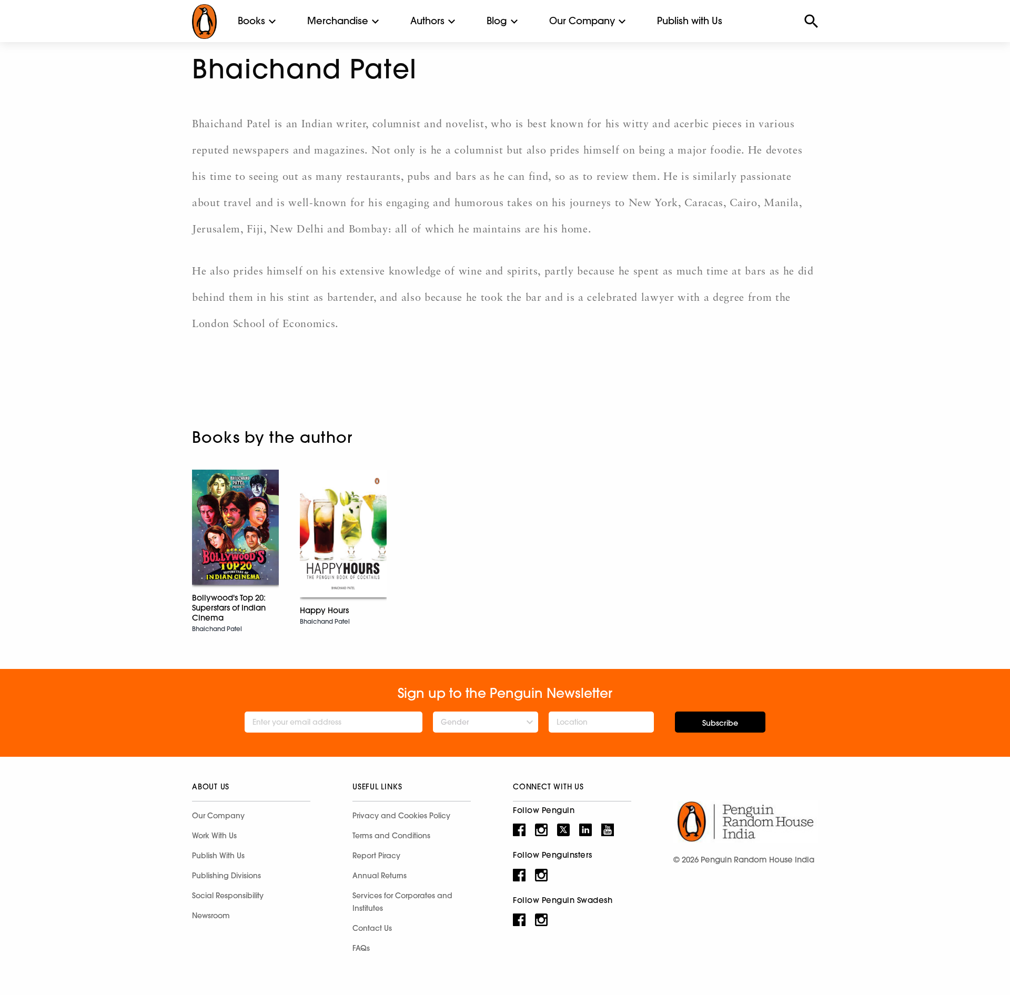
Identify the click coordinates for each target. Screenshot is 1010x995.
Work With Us (214, 835)
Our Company (582, 21)
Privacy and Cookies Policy (401, 815)
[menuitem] (251, 21)
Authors (427, 21)
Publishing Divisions (226, 875)
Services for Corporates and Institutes (402, 902)
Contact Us (372, 928)
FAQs (361, 948)
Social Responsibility (228, 895)
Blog (497, 21)
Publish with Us (689, 21)
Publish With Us (218, 855)
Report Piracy (376, 855)
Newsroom (211, 915)
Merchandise (337, 21)
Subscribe (720, 723)
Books (251, 21)
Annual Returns (379, 875)
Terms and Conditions (391, 835)
